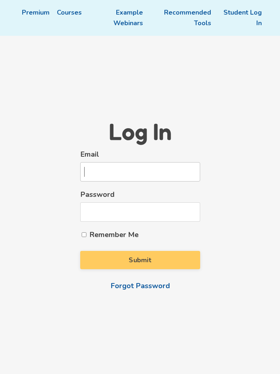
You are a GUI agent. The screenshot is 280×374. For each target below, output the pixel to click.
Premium (36, 12)
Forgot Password (140, 286)
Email (89, 154)
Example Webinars (128, 17)
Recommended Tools (187, 17)
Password (97, 194)
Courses (69, 12)
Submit (140, 260)
